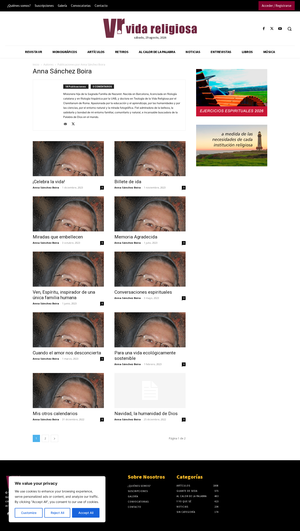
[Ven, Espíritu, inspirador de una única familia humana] (68, 269)
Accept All (85, 513)
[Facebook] (264, 29)
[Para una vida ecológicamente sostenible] (150, 329)
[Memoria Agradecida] (150, 213)
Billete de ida (127, 181)
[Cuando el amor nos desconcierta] (68, 329)
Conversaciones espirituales (143, 292)
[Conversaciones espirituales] (150, 269)
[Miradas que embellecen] (68, 213)
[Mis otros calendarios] (68, 390)
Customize (28, 513)
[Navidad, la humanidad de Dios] (150, 390)
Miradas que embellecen (58, 237)
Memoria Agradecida (135, 237)
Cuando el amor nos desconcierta (67, 352)
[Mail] (66, 124)
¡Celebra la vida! (49, 181)
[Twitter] (272, 29)
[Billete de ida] (150, 158)
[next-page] (54, 438)
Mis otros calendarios (55, 413)
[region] (57, 499)
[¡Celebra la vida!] (68, 158)
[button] (289, 28)
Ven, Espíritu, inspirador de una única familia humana (64, 294)
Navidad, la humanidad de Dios (146, 413)
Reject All (57, 513)
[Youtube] (280, 29)
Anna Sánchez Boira (46, 187)
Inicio (36, 64)
